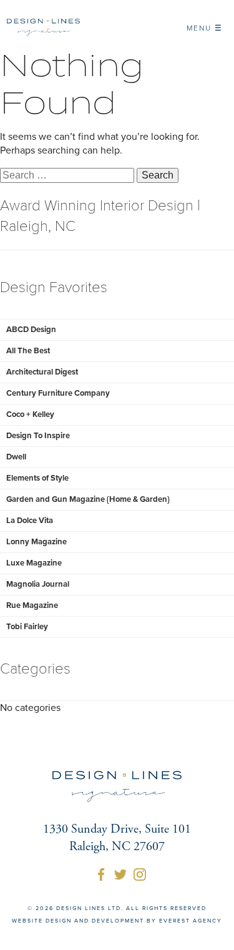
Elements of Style (37, 478)
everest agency (190, 921)
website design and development (78, 921)
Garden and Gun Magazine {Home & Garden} (88, 499)
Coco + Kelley (30, 414)
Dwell (16, 457)
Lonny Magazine (36, 542)
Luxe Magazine (34, 563)
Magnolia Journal (37, 584)
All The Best (28, 351)
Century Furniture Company (58, 393)
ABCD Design (31, 330)
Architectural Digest (42, 372)
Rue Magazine (32, 605)
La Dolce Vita (29, 521)
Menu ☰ (205, 28)
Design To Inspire (38, 436)
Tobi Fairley (27, 627)
